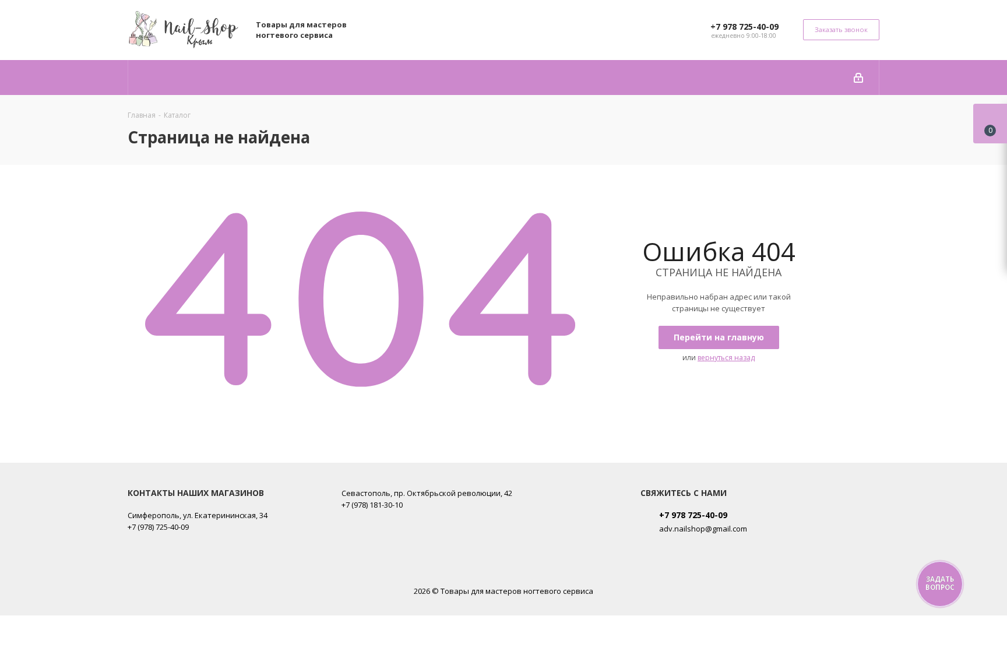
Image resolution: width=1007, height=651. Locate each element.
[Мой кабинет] (858, 77)
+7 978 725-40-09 (744, 26)
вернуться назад (726, 358)
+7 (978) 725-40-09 (158, 527)
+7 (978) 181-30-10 (372, 504)
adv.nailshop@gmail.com (703, 528)
